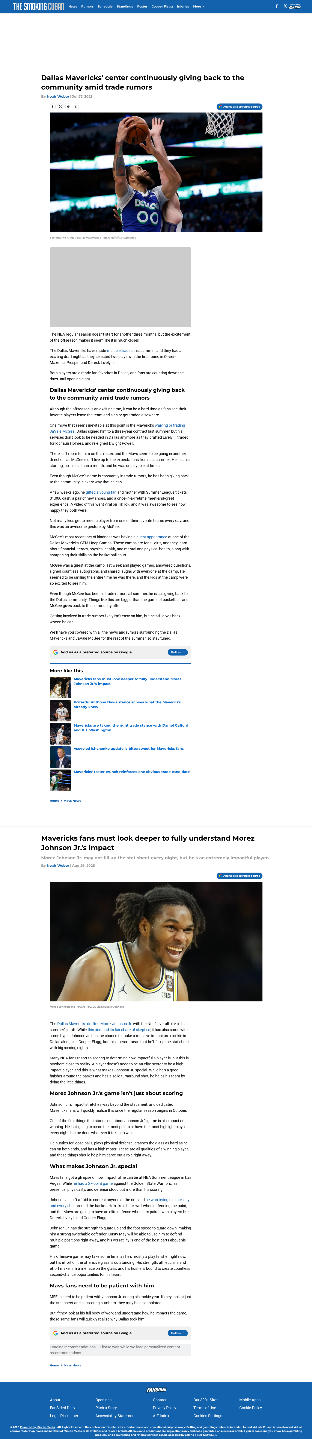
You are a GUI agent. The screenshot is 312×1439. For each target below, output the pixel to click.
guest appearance (151, 537)
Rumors (87, 6)
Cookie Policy (250, 1408)
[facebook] (277, 6)
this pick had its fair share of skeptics (119, 1029)
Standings (125, 6)
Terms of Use (204, 1408)
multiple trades (120, 350)
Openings (103, 1400)
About (55, 1400)
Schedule (105, 6)
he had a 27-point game (93, 1183)
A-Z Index (161, 1415)
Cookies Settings (207, 1415)
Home (54, 801)
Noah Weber (58, 96)
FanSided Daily (62, 1408)
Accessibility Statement (115, 1415)
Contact (159, 1400)
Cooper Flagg (162, 6)
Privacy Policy (164, 1408)
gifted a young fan (101, 492)
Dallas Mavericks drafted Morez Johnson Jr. (94, 1023)
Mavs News (72, 801)
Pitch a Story (106, 1408)
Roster (142, 6)
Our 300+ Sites (205, 1400)
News (72, 6)
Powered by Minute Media (37, 1427)
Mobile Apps (250, 1400)
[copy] (76, 106)
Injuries (183, 6)
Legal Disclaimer (64, 1415)
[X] (285, 6)
